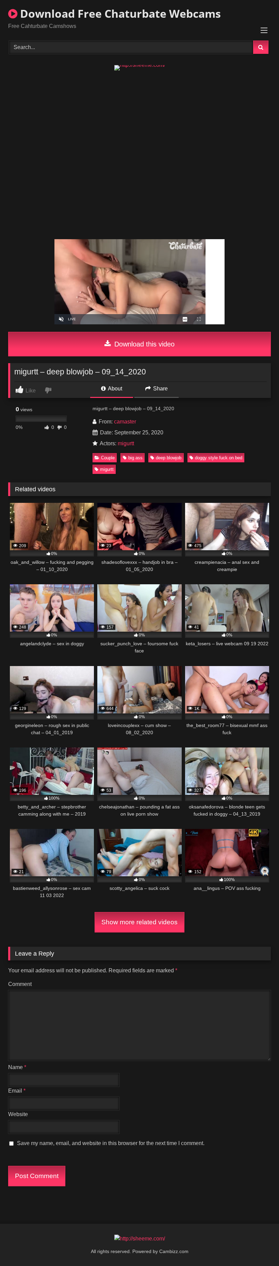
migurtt (126, 443)
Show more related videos (139, 922)
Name (17, 1067)
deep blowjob (168, 457)
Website (18, 1114)
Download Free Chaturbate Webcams (119, 13)
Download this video (143, 344)
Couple (108, 457)
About (114, 388)
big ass (135, 457)
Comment (20, 984)
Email (17, 1091)
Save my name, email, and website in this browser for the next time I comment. (110, 1143)
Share (160, 388)
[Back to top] (257, 1245)
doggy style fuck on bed (218, 457)
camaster (125, 421)
